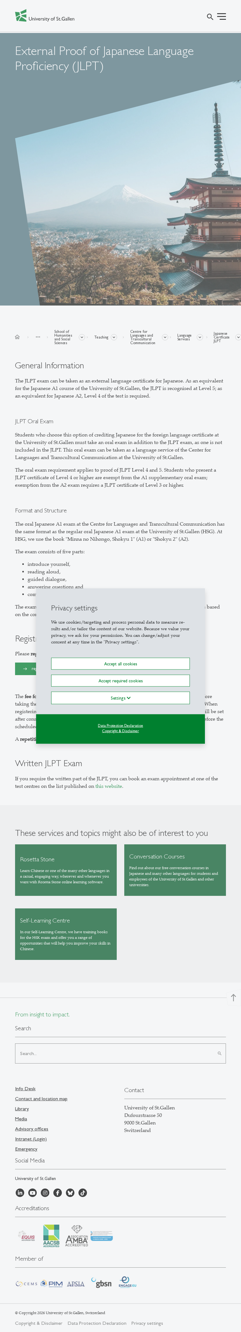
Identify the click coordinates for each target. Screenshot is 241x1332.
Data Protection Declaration (120, 725)
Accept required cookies (121, 680)
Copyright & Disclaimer (120, 731)
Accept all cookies (120, 663)
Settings (119, 698)
